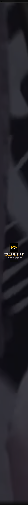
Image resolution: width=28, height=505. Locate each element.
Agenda (18, 1)
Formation (21, 1)
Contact (25, 1)
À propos (9, 1)
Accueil (6, 1)
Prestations (14, 1)
